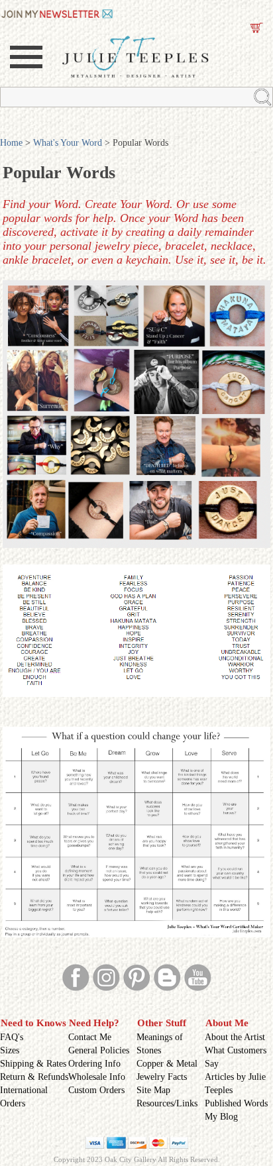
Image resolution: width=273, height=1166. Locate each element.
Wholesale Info (96, 1077)
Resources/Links (166, 1103)
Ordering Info (94, 1064)
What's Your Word (67, 143)
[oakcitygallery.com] (58, 13)
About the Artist (235, 1037)
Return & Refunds (34, 1077)
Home (11, 143)
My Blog (221, 1117)
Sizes (9, 1050)
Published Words (236, 1103)
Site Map (153, 1090)
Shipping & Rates (33, 1064)
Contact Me (89, 1037)
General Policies (98, 1050)
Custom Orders (96, 1090)
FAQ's (11, 1037)
